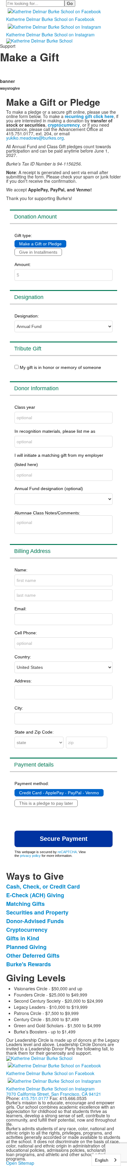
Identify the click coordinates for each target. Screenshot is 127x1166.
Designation (28, 297)
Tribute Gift (27, 349)
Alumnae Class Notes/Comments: (47, 512)
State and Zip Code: (34, 732)
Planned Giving (26, 947)
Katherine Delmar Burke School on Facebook (50, 19)
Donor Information (36, 388)
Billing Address (32, 551)
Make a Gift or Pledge (40, 243)
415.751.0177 (34, 1098)
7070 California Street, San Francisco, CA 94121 (53, 1094)
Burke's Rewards (28, 964)
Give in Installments (38, 252)
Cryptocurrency (26, 930)
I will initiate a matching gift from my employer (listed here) (58, 460)
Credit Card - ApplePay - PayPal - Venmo (59, 792)
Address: (23, 680)
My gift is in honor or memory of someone (60, 367)
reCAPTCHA (67, 852)
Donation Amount (35, 217)
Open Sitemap (20, 1163)
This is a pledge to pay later (46, 803)
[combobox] (106, 1160)
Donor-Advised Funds (35, 921)
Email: (20, 608)
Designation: (26, 315)
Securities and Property (37, 912)
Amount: (22, 264)
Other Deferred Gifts (32, 955)
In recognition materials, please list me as (54, 431)
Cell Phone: (25, 632)
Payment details (34, 765)
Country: (22, 656)
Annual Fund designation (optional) (48, 488)
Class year (24, 407)
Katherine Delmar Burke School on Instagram (50, 34)
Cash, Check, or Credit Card (43, 886)
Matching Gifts (25, 904)
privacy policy (30, 855)
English (101, 1160)
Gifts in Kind (22, 938)
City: (18, 708)
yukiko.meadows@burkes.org (35, 138)
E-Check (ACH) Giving (35, 895)
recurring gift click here (89, 116)
